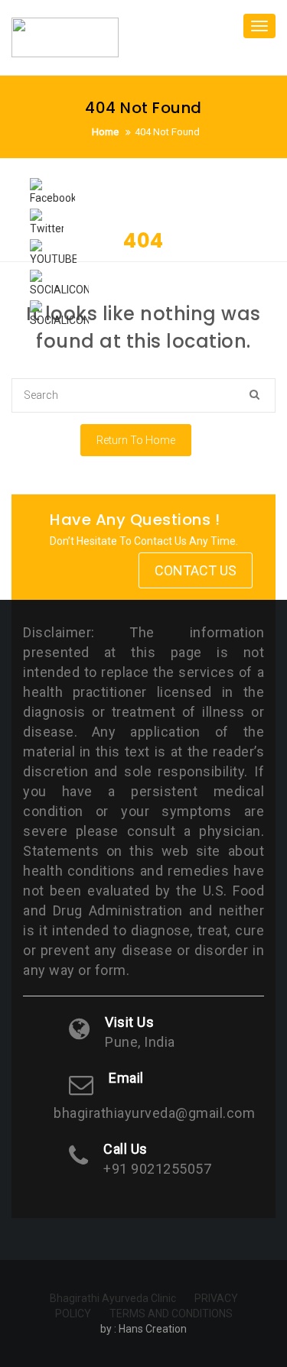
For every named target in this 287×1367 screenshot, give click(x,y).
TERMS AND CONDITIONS (171, 1313)
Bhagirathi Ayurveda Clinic (113, 1298)
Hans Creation (153, 1329)
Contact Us (195, 570)
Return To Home (135, 440)
